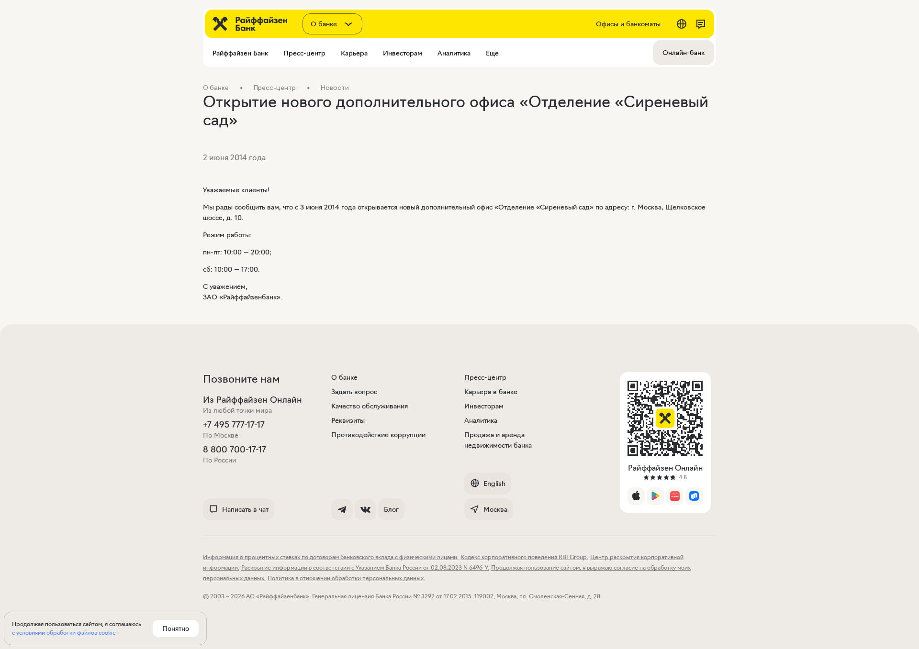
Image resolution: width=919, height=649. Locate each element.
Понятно (175, 628)
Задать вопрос (354, 391)
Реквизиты (348, 420)
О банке (344, 377)
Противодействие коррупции (378, 434)
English (494, 483)
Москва (495, 509)
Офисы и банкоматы (628, 24)
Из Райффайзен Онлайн (252, 400)
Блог (391, 509)
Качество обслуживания (369, 406)
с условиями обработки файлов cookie (64, 632)
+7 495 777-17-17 (234, 424)
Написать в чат (245, 509)
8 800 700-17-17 (234, 449)
